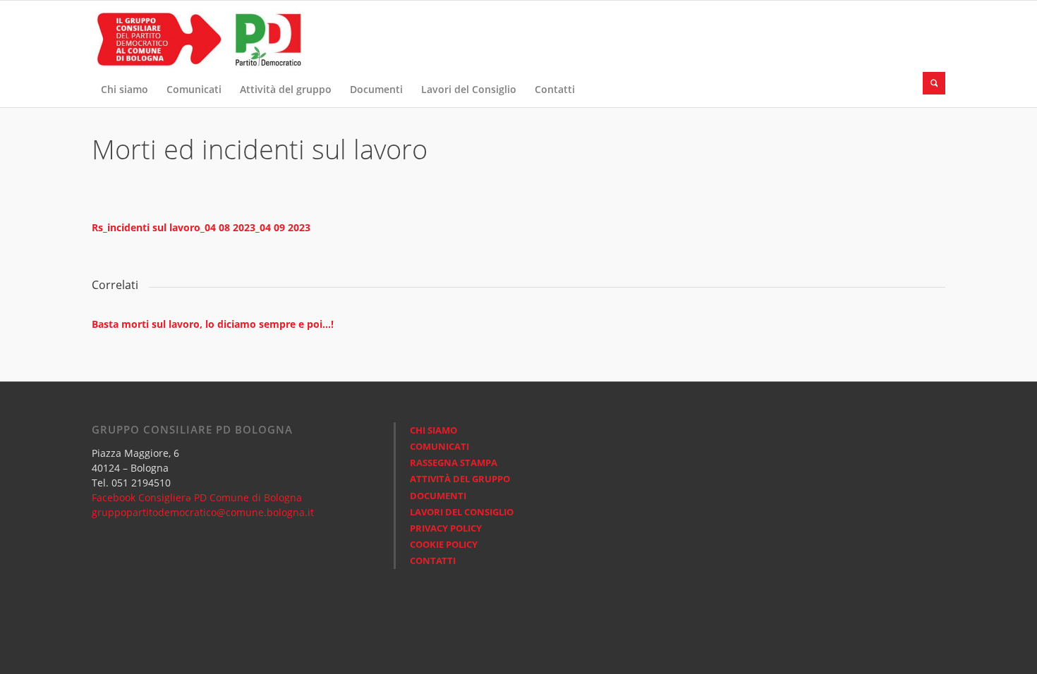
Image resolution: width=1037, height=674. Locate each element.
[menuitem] (124, 89)
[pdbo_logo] (197, 36)
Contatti (433, 560)
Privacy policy (446, 528)
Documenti (438, 495)
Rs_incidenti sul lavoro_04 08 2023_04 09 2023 (201, 227)
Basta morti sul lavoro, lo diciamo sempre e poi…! (213, 324)
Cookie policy (444, 544)
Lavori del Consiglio (462, 512)
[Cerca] (934, 83)
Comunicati (439, 446)
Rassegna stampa (453, 462)
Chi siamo (433, 430)
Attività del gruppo (460, 478)
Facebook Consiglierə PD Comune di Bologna (197, 497)
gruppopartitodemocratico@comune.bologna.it (203, 512)
